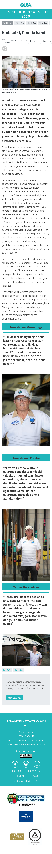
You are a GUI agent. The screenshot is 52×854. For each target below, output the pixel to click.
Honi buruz (17, 771)
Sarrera (7, 23)
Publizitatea (20, 776)
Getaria (43, 23)
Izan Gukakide (14, 698)
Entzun (33, 41)
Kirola (6, 670)
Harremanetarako (22, 781)
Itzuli (45, 41)
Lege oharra (33, 771)
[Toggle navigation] (4, 5)
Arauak (34, 776)
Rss (37, 781)
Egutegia (19, 23)
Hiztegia (31, 23)
